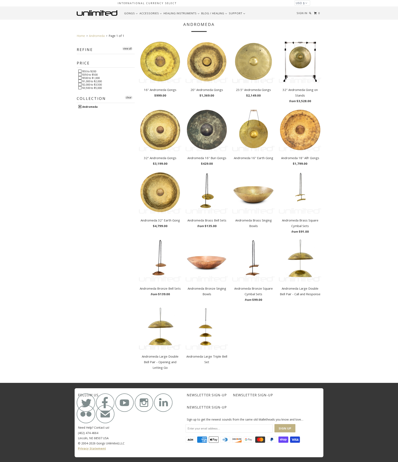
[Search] (310, 13)
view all (127, 48)
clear (129, 97)
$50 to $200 (89, 71)
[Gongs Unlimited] (98, 13)
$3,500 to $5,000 (92, 87)
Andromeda (90, 106)
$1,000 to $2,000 (92, 81)
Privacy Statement (92, 448)
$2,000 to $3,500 (92, 84)
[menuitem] (131, 13)
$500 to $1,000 (91, 78)
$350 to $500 (90, 74)
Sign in (302, 13)
